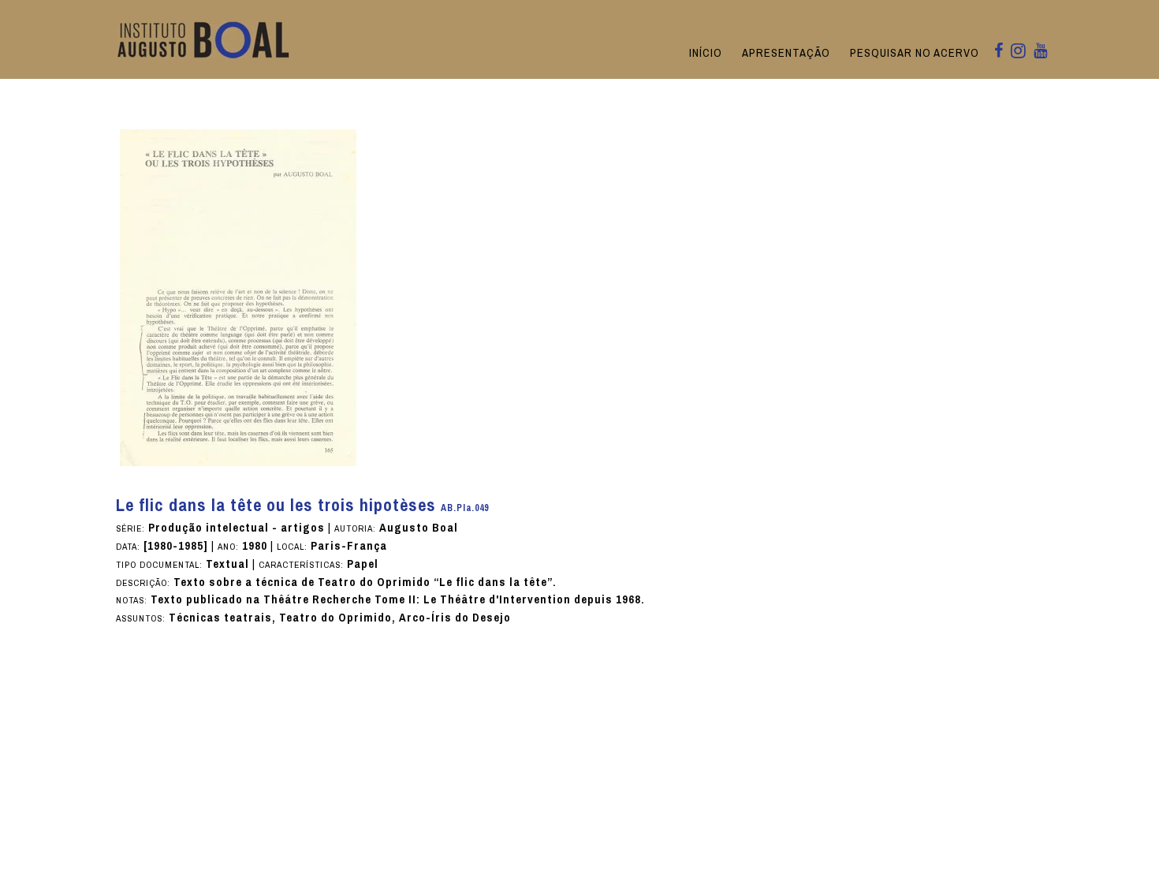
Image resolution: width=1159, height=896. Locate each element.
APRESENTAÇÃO (786, 53)
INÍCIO (705, 53)
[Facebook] (998, 51)
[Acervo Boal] (204, 39)
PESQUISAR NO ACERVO (914, 53)
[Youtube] (1040, 51)
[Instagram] (1018, 52)
